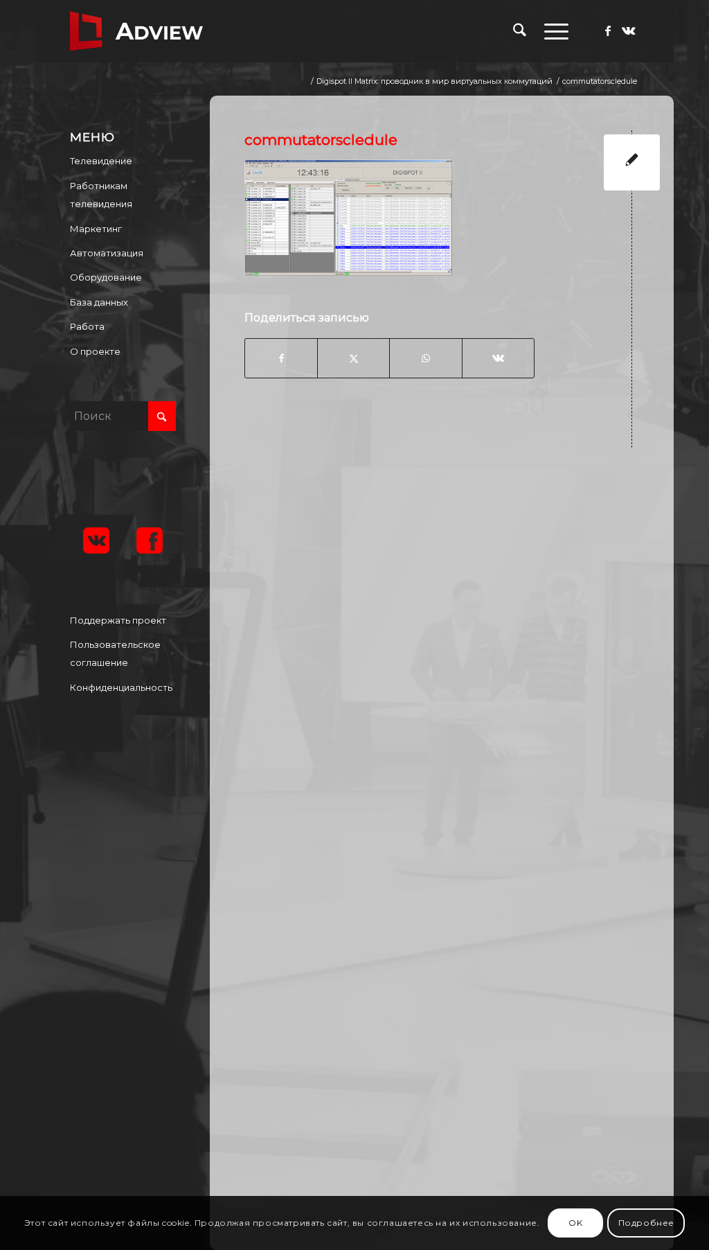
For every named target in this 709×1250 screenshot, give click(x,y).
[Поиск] (519, 31)
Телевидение (101, 160)
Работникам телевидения (101, 194)
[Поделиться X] (353, 358)
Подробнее (646, 1222)
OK (575, 1222)
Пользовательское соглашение (115, 653)
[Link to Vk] (628, 30)
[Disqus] (452, 639)
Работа (87, 326)
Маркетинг (96, 228)
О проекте (95, 351)
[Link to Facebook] (608, 30)
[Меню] (551, 31)
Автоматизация (106, 252)
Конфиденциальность (121, 687)
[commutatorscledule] (632, 162)
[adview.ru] (136, 31)
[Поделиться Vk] (498, 358)
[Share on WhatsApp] (425, 358)
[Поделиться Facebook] (281, 358)
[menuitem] (519, 31)
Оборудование (106, 277)
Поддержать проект (118, 620)
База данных (99, 302)
